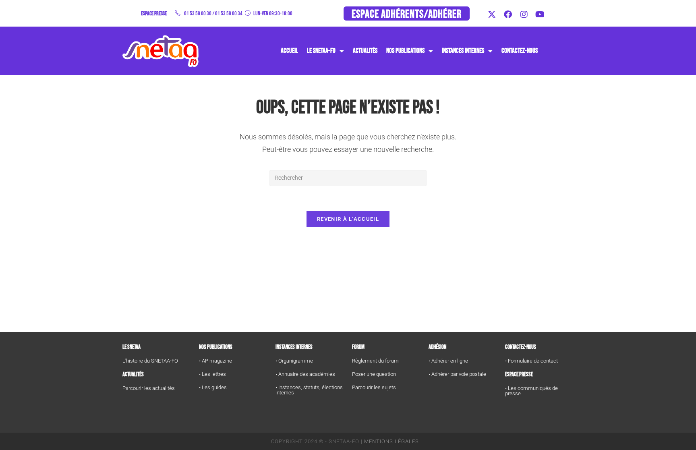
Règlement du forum (375, 361)
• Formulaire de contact (531, 361)
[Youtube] (540, 14)
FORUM (358, 347)
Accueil (289, 51)
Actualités (365, 51)
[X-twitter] (492, 14)
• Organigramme (294, 361)
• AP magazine (215, 361)
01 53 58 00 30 (197, 13)
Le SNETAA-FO (321, 51)
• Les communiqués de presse (531, 390)
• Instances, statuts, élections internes (309, 390)
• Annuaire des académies (305, 374)
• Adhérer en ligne (448, 361)
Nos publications (405, 51)
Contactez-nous (519, 51)
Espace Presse (519, 374)
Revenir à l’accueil (348, 219)
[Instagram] (524, 14)
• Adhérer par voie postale (457, 374)
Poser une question (374, 374)
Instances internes (294, 347)
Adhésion (437, 347)
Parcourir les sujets (374, 387)
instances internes (463, 51)
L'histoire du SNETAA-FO (150, 361)
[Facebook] (508, 14)
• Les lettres (212, 374)
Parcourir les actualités (148, 388)
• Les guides (213, 387)
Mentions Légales (391, 441)
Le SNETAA (131, 347)
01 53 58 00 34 (228, 13)
